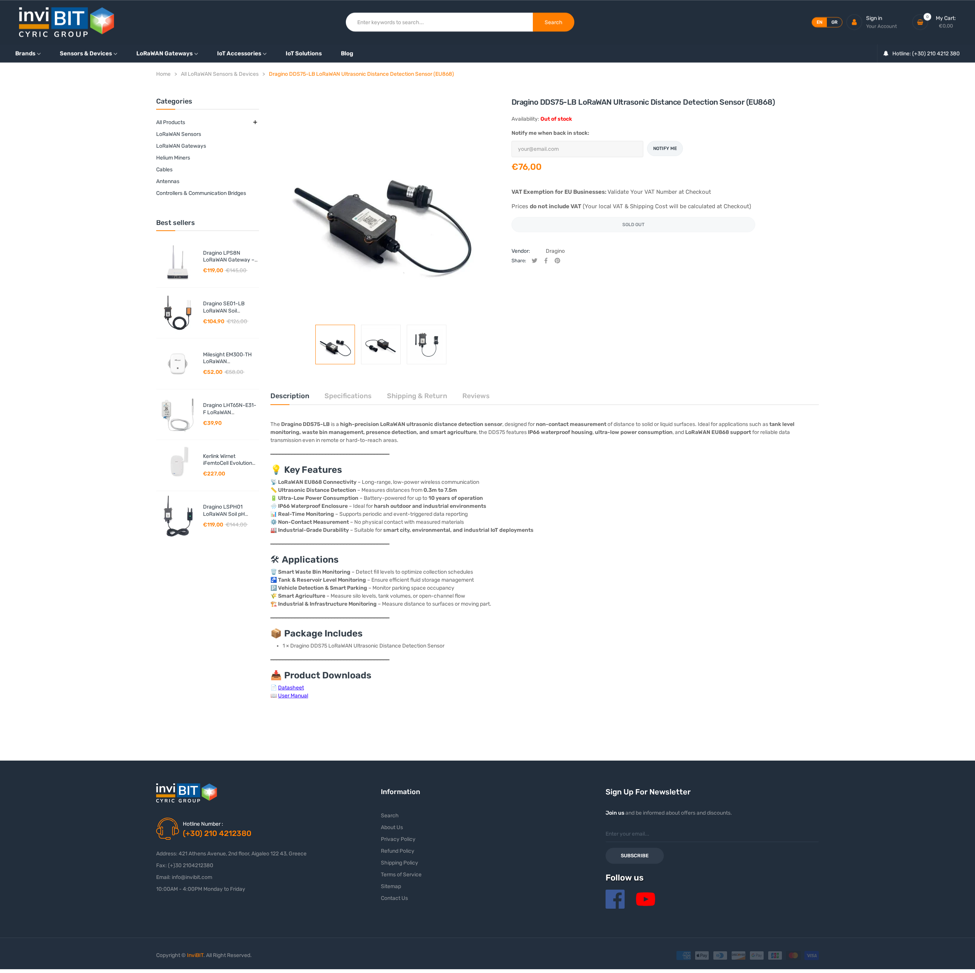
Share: (518, 260)
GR (834, 22)
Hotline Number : (203, 824)
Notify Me (665, 148)
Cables (164, 169)
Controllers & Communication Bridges (201, 193)
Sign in (874, 18)
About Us (392, 827)
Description (289, 396)
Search (390, 815)
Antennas (167, 181)
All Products (170, 122)
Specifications (348, 396)
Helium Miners (173, 158)
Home (163, 74)
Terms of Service (401, 874)
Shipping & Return (417, 396)
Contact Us (394, 898)
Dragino (555, 251)
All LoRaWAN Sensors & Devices (220, 74)
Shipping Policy (399, 863)
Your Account (881, 26)
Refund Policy (397, 851)
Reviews (476, 396)
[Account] (854, 22)
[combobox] (439, 22)
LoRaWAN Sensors (178, 134)
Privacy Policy (398, 839)
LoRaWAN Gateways (181, 146)
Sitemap (391, 886)
